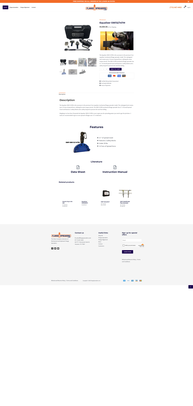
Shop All (100, 235)
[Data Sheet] (78, 167)
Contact (34, 7)
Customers (101, 246)
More (99, 242)
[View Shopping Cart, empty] (184, 7)
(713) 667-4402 (176, 7)
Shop (5, 7)
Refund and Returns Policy (129, 259)
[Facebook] (52, 248)
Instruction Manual (115, 171)
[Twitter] (55, 248)
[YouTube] (58, 248)
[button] (117, 41)
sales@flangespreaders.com (83, 238)
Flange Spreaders (13, 7)
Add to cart (115, 69)
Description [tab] (62, 94)
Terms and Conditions (72, 280)
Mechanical (103, 19)
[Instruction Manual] (115, 167)
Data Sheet (78, 171)
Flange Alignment (24, 7)
